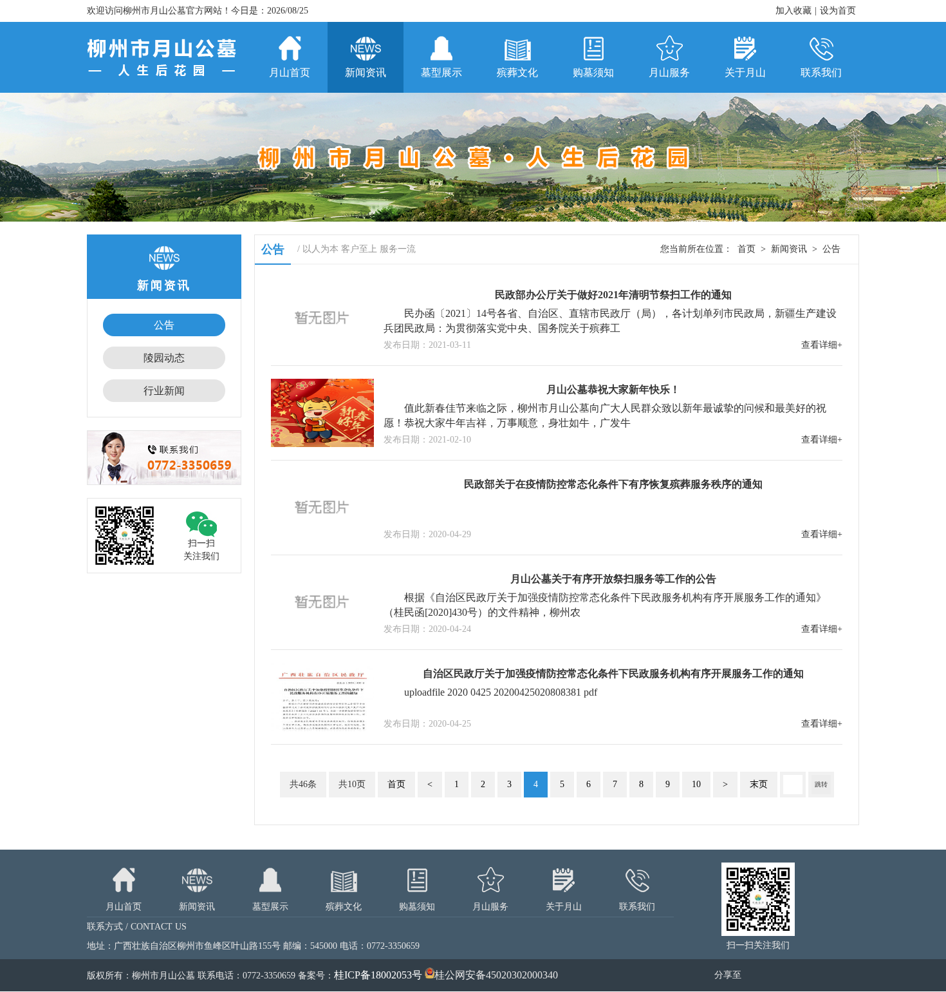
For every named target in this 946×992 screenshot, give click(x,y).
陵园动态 (164, 357)
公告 (164, 325)
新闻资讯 (789, 249)
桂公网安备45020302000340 (496, 974)
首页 (746, 249)
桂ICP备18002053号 (378, 974)
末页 (759, 784)
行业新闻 (164, 390)
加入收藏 (793, 10)
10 (696, 784)
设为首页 (838, 10)
